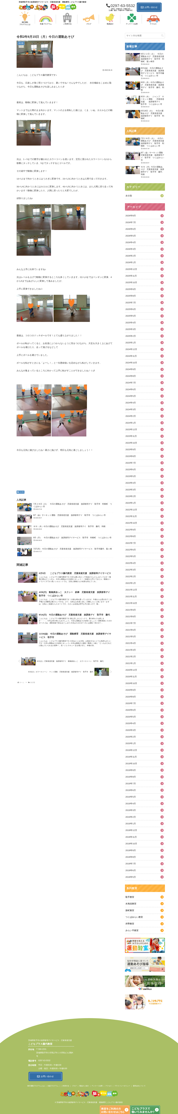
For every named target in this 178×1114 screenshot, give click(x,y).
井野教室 (129, 923)
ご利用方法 (65, 1086)
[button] (162, 35)
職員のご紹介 (84, 1086)
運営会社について (139, 1086)
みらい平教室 (132, 930)
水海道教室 (130, 903)
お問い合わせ (151, 7)
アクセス (108, 1086)
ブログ (74, 1086)
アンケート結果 (97, 1086)
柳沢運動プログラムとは (36, 1086)
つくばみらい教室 (134, 917)
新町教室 (129, 910)
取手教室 (129, 897)
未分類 (21, 492)
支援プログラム (52, 1086)
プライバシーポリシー (122, 1086)
